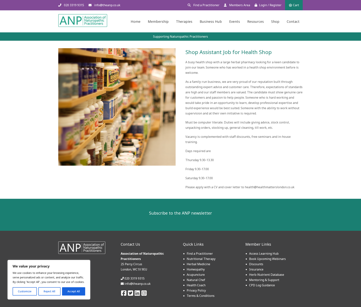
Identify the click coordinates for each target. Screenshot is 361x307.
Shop (275, 21)
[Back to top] (349, 295)
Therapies (184, 21)
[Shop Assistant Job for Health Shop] (117, 164)
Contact (293, 21)
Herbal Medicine (198, 264)
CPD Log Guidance (262, 285)
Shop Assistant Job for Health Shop (228, 52)
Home (135, 21)
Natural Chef (196, 280)
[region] (49, 279)
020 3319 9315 (73, 5)
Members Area (239, 5)
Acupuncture (196, 275)
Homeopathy (196, 269)
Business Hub (211, 21)
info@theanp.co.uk (106, 5)
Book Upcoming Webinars (267, 259)
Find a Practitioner (206, 5)
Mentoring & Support (264, 280)
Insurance (256, 269)
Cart (295, 5)
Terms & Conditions (201, 296)
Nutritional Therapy (201, 259)
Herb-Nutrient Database (266, 275)
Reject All (49, 291)
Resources (255, 21)
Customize (24, 291)
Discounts (256, 264)
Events (234, 21)
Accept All (73, 291)
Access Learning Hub (264, 253)
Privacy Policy (196, 290)
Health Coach (196, 285)
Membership (158, 21)
